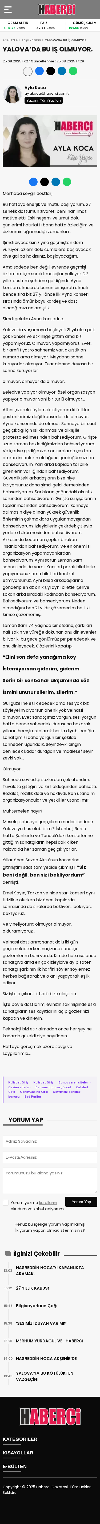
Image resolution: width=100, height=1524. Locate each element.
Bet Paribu (33, 1096)
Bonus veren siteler (73, 1082)
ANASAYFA (10, 40)
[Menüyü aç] (9, 9)
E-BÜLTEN (15, 1466)
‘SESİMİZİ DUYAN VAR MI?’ (41, 1323)
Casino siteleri (19, 1087)
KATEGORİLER (20, 1439)
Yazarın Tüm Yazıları (44, 100)
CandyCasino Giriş (34, 1092)
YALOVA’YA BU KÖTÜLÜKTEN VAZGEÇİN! (44, 1376)
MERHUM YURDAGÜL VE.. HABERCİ (49, 1341)
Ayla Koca (35, 87)
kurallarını (48, 1202)
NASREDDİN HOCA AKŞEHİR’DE (46, 1358)
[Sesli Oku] (28, 71)
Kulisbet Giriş (18, 1082)
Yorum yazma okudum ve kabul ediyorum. (38, 1205)
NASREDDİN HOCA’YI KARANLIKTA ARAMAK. (50, 1271)
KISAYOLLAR (18, 1452)
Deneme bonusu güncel (53, 1087)
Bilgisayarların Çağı (36, 1306)
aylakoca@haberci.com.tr (47, 93)
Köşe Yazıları (31, 40)
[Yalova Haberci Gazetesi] (56, 9)
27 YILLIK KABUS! (32, 1288)
